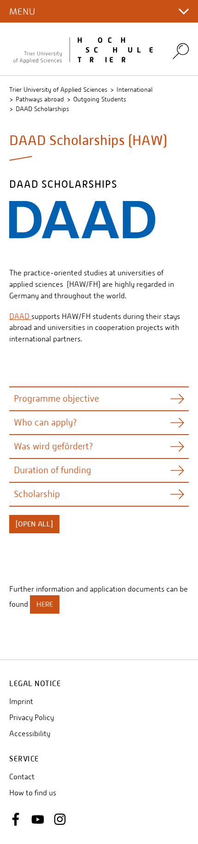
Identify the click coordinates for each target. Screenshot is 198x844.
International (134, 89)
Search (181, 50)
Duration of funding (52, 470)
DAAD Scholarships (42, 108)
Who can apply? (45, 422)
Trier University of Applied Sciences (58, 89)
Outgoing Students (99, 99)
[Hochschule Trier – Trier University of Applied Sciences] (85, 49)
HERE (44, 604)
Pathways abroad (40, 99)
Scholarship (37, 494)
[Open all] (34, 524)
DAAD (20, 316)
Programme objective (56, 398)
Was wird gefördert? (53, 446)
